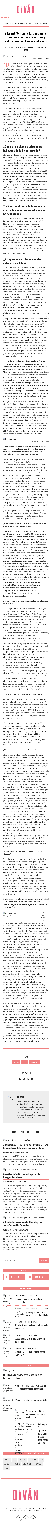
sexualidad (22, 1460)
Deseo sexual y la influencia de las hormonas (30, 1340)
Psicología (13, 24)
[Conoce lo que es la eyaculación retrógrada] (8, 1301)
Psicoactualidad (36, 47)
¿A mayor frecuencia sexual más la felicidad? (37, 1313)
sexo (14, 1460)
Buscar (44, 1260)
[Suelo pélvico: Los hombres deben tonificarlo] (8, 1352)
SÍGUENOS (15, 1276)
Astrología (23, 24)
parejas (24, 1062)
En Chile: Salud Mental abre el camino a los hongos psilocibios (22, 1376)
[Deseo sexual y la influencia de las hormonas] (8, 1339)
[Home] (26, 1494)
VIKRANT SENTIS (34, 1062)
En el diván (33, 1296)
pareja (6, 1468)
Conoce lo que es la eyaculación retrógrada (29, 1300)
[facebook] (25, 49)
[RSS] (33, 1518)
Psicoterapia (43, 24)
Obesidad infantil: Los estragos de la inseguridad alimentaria (21, 1175)
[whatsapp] (28, 1079)
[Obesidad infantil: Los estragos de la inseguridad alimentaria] (20, 1169)
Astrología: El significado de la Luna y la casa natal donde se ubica (43, 1433)
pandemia (16, 1062)
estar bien (38, 1464)
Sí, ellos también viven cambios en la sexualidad (31, 1326)
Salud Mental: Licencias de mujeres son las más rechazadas (37, 1414)
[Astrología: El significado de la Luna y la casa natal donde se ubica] (31, 1428)
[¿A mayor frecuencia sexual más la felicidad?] (19, 1312)
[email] (32, 1079)
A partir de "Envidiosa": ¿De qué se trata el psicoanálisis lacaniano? (30, 1387)
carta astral (33, 1460)
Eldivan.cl (30, 1508)
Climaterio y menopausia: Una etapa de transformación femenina (22, 1223)
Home (6, 24)
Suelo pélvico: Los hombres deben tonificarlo (30, 1353)
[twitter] (24, 1079)
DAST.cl (38, 1510)
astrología (7, 1464)
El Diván (22, 47)
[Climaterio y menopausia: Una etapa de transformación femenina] (23, 1217)
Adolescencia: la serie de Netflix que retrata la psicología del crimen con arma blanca (25, 1146)
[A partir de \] (8, 1387)
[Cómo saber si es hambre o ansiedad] (8, 1404)
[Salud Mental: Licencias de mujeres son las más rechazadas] (19, 1431)
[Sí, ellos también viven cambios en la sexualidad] (8, 1325)
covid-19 (17, 1464)
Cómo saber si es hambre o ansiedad (31, 1400)
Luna (41, 1460)
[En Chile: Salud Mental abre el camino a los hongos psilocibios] (15, 1370)
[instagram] (27, 49)
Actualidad (33, 24)
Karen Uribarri (27, 1464)
